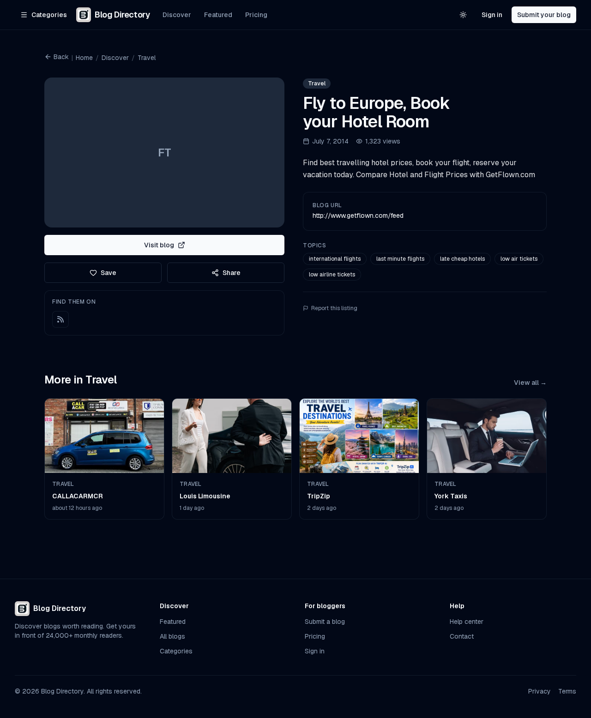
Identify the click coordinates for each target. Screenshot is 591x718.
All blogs (172, 636)
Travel (147, 58)
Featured (218, 15)
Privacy (539, 691)
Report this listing (334, 308)
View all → (530, 382)
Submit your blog (544, 15)
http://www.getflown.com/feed (358, 215)
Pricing (256, 15)
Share (232, 273)
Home (84, 58)
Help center (466, 621)
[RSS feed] (60, 319)
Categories (176, 651)
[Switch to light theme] (463, 15)
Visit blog (159, 245)
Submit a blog (325, 621)
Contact (462, 636)
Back (61, 57)
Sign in (492, 15)
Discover (177, 15)
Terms (567, 691)
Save (108, 273)
